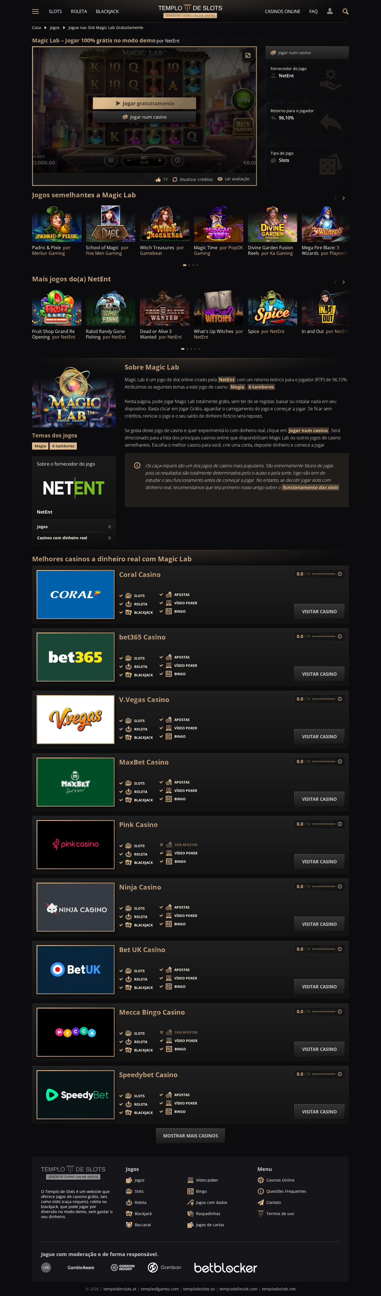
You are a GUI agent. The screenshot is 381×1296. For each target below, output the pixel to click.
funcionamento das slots (310, 487)
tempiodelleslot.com (238, 1289)
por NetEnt (168, 41)
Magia (237, 387)
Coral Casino (140, 574)
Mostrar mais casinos (190, 1136)
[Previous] (335, 198)
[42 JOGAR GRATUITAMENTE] (326, 307)
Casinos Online (282, 11)
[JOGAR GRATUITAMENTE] (56, 223)
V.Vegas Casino (144, 699)
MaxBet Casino (144, 762)
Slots (55, 11)
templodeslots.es (199, 1289)
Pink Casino (138, 824)
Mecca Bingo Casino (152, 1012)
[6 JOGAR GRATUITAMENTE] (218, 307)
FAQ (313, 11)
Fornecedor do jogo (289, 68)
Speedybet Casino (148, 1074)
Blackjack (107, 11)
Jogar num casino (294, 52)
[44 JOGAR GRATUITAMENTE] (56, 307)
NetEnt (227, 380)
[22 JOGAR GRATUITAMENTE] (164, 307)
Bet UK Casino (142, 949)
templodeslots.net (279, 1289)
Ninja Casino (140, 887)
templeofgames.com (160, 1289)
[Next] (343, 198)
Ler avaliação (237, 178)
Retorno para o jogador (292, 110)
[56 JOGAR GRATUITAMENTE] (326, 223)
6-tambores (261, 387)
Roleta (79, 11)
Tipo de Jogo (282, 153)
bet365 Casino (142, 637)
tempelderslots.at (119, 1289)
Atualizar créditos (196, 179)
